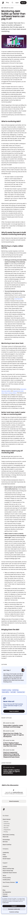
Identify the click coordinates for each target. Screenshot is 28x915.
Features (6, 821)
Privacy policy (7, 877)
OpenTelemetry (18, 299)
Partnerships (6, 839)
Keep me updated (14, 711)
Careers (5, 856)
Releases (5, 896)
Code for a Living (6, 690)
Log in (17, 2)
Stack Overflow (7, 844)
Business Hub (20, 692)
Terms (4, 875)
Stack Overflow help (8, 868)
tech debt (13, 692)
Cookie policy (6, 879)
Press (4, 854)
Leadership (6, 852)
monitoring (15, 690)
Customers (7, 823)
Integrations (7, 829)
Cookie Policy (5, 902)
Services (5, 841)
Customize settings (14, 912)
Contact (5, 866)
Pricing (6, 831)
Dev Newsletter (7, 892)
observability (5, 692)
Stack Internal (6, 819)
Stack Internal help (8, 870)
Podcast (5, 894)
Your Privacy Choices (9, 882)
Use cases (6, 825)
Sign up (23, 2)
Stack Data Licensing (8, 834)
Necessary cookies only (14, 909)
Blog (4, 890)
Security (6, 827)
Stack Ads (5, 836)
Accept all (14, 906)
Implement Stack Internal (10, 872)
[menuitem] (12, 2)
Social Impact (6, 858)
